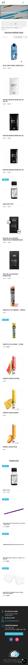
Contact (5, 660)
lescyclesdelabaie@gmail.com (12, 621)
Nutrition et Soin (9, 27)
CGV (18, 660)
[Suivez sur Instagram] (17, 639)
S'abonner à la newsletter (14, 634)
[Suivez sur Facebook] (11, 639)
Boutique (3, 27)
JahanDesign (21, 662)
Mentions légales (12, 660)
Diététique (16, 27)
